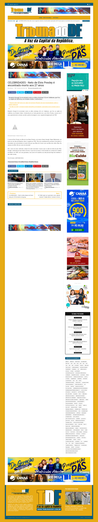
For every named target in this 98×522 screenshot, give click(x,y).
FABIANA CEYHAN (74, 407)
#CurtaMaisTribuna (23, 161)
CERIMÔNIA (79, 378)
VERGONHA (68, 447)
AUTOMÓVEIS (77, 371)
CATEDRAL (67, 378)
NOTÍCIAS (55, 17)
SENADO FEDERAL (69, 439)
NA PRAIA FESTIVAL (83, 428)
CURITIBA (72, 386)
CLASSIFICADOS (68, 380)
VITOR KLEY (77, 447)
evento (80, 405)
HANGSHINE (84, 412)
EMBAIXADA (85, 393)
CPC (85, 384)
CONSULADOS (78, 382)
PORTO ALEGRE (79, 431)
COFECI (80, 380)
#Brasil (67, 361)
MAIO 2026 (80, 424)
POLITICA (67, 431)
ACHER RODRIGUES (75, 367)
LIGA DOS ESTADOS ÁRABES (78, 422)
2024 (66, 365)
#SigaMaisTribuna (33, 161)
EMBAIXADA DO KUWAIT (81, 397)
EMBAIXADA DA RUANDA (80, 395)
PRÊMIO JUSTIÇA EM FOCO (70, 433)
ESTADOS (80, 403)
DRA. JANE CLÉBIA (69, 393)
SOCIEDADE (77, 441)
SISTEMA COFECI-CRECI (70, 441)
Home (82, 517)
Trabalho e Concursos (79, 443)
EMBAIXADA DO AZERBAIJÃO (71, 397)
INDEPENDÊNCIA (69, 414)
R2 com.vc (83, 433)
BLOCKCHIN (83, 374)
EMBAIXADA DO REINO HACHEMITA (72, 399)
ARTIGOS (67, 371)
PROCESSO (78, 433)
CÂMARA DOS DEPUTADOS (78, 376)
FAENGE (80, 407)
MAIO (76, 424)
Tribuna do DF (77, 445)
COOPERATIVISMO (85, 382)
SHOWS (74, 439)
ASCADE (71, 371)
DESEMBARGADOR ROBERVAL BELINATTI (73, 390)
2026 (72, 365)
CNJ (76, 380)
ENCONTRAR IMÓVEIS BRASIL (71, 401)
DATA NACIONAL (69, 388)
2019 (77, 363)
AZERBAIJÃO (68, 374)
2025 (69, 365)
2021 (83, 363)
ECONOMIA (75, 393)
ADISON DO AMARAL (83, 367)
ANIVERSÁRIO (68, 369)
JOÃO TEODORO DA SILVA (70, 418)
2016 (74, 363)
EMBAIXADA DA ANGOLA (70, 395)
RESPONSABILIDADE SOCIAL (71, 437)
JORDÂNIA (78, 418)
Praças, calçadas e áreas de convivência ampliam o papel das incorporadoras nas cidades (75, 508)
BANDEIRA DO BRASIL (75, 374)
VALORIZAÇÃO (84, 445)
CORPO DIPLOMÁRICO (69, 384)
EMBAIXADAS (82, 399)
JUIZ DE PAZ (83, 418)
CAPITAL (85, 376)
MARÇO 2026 (68, 426)
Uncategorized (56, 20)
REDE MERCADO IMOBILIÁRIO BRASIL (72, 435)
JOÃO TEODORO (76, 416)
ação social (68, 367)
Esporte (75, 403)
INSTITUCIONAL (47, 17)
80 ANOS (81, 365)
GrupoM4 (78, 412)
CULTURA (67, 386)
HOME (40, 17)
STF (81, 441)
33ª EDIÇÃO (77, 365)
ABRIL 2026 (86, 365)
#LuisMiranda (84, 361)
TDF (69, 443)
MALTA (85, 424)
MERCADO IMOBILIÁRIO (70, 428)
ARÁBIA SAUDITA (83, 369)
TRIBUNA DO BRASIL (69, 445)
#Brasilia (72, 361)
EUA (76, 405)
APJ (78, 369)
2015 (71, 363)
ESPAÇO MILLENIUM (69, 403)
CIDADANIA (85, 378)
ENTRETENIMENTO (80, 401)
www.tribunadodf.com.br (35, 88)
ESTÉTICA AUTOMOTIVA (70, 405)
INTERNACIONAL (69, 416)
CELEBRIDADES (73, 378)
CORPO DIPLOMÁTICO (79, 384)
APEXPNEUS (74, 369)
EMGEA (87, 399)
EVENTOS (85, 405)
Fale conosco (87, 517)
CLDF (74, 380)
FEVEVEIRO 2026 (84, 409)
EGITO (80, 393)
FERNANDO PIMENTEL (69, 409)
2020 (80, 363)
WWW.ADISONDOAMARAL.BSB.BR (72, 450)
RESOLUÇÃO (82, 435)
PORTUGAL (85, 431)
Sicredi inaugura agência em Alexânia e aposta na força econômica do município (78, 20)
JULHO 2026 (68, 420)
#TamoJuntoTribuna (13, 161)
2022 (86, 363)
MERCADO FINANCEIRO (76, 426)
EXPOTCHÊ (67, 407)
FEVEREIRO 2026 (77, 409)
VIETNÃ (72, 447)
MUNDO (76, 428)
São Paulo (84, 437)
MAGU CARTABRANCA (69, 424)
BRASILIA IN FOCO (69, 376)
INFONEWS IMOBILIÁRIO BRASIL (78, 414)
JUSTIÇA (72, 420)
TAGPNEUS (86, 441)
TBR (66, 443)
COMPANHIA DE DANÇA (70, 382)
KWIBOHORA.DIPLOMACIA (80, 420)
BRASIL (87, 374)
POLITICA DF (73, 431)
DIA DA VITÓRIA (84, 390)
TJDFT (73, 443)
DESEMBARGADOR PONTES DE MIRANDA (80, 388)
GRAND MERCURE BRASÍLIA (70, 412)
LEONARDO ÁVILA (69, 422)
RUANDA (78, 437)
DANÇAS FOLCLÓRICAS (79, 386)
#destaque (77, 361)
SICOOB (79, 439)
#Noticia (67, 363)
